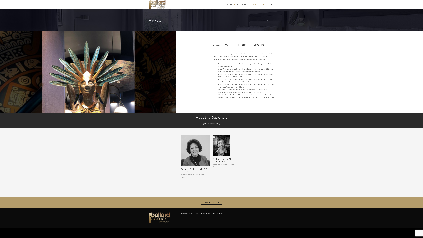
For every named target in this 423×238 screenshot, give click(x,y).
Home (229, 4)
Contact (270, 4)
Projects (241, 4)
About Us (256, 4)
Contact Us (210, 202)
